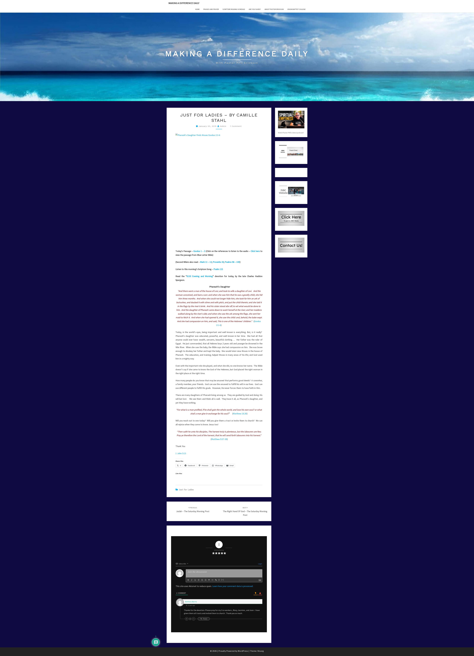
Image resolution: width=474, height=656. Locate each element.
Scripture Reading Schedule (234, 9)
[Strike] (198, 579)
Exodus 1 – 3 (199, 251)
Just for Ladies (186, 489)
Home (197, 9)
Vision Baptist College (296, 9)
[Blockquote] (209, 579)
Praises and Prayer (211, 9)
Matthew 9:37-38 (219, 439)
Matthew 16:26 (240, 413)
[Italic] (191, 579)
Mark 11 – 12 (206, 262)
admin (223, 126)
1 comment (236, 126)
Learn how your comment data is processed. (232, 586)
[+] (222, 580)
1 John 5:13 (181, 453)
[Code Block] (212, 579)
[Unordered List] (205, 579)
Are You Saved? (255, 9)
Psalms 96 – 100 (232, 262)
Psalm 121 (218, 269)
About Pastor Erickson (274, 9)
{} (219, 580)
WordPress (243, 651)
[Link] (216, 579)
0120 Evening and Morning (200, 276)
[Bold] (188, 579)
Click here (255, 251)
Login (260, 564)
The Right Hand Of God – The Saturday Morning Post (245, 511)
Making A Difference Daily (183, 3)
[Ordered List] (202, 579)
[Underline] (195, 579)
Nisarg (260, 651)
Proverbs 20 (218, 262)
